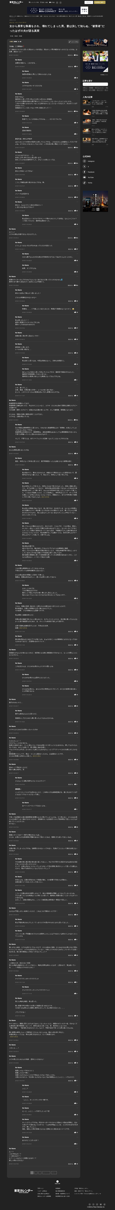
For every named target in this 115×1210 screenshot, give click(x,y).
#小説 (107, 87)
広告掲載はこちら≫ (104, 74)
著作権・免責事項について (63, 1193)
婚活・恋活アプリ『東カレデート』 (84, 1191)
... (77, 46)
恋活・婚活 (45, 2)
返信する (70, 55)
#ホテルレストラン (99, 87)
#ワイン (85, 87)
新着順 (15, 41)
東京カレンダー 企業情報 (44, 1196)
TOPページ (40, 1188)
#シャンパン (108, 90)
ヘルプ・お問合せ (42, 1191)
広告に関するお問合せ (43, 1193)
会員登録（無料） (99, 2)
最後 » (54, 1173)
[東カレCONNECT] (57, 10)
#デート (85, 90)
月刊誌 (53, 2)
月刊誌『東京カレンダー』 (82, 1188)
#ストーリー (100, 90)
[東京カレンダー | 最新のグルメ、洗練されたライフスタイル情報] (19, 2)
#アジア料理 (92, 90)
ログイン (89, 2)
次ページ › (46, 1173)
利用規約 (58, 1188)
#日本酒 (91, 87)
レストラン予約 (34, 2)
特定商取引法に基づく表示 (63, 1196)
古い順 (19, 41)
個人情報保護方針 (60, 1191)
